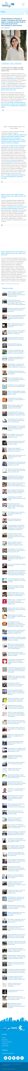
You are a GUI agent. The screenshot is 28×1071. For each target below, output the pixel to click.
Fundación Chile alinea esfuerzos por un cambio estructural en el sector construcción (16, 457)
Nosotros (4, 1037)
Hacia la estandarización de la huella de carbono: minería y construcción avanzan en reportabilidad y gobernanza (16, 484)
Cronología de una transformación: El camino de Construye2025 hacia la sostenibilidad (16, 359)
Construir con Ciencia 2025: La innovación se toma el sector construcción (15, 985)
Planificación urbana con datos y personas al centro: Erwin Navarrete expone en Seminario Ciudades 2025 (16, 707)
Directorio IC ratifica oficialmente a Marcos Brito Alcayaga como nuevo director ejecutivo (16, 876)
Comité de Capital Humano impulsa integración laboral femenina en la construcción (15, 743)
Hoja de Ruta (5, 1039)
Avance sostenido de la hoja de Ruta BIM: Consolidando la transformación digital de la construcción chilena (16, 491)
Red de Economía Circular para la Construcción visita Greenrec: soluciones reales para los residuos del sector (17, 783)
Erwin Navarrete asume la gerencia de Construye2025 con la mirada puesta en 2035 (16, 729)
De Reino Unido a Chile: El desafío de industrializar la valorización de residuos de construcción (17, 609)
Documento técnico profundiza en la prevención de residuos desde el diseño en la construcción (16, 854)
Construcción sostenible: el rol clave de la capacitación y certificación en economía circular (16, 892)
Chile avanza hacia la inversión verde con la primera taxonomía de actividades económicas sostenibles (17, 907)
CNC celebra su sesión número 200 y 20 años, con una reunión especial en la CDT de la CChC (16, 921)
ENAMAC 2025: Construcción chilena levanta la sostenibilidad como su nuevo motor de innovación (16, 678)
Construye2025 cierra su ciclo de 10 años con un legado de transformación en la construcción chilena (16, 420)
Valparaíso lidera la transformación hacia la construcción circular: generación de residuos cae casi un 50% (17, 464)
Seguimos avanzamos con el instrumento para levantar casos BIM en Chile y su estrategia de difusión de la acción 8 (17, 833)
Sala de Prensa (5, 1045)
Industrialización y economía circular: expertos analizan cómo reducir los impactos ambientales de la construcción (16, 366)
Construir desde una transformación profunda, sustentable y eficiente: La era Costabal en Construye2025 (16, 950)
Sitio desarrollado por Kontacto (9, 1069)
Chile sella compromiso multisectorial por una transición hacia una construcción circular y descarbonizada (16, 805)
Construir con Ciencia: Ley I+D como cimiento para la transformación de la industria (16, 964)
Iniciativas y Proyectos (7, 1041)
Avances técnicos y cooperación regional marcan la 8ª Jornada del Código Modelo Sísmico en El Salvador (17, 639)
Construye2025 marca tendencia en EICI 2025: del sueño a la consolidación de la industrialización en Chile (17, 750)
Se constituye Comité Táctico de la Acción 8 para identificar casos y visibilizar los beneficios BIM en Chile (16, 978)
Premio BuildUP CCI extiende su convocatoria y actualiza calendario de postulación (16, 400)
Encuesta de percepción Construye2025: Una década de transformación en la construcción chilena (16, 443)
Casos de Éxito (5, 1043)
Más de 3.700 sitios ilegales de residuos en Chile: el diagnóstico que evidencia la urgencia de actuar (17, 393)
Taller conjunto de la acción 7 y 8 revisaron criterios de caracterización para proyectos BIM (16, 812)
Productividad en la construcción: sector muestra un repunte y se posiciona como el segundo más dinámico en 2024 (16, 957)
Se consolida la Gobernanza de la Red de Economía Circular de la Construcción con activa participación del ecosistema (17, 971)
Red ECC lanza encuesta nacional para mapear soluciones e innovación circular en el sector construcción (16, 470)
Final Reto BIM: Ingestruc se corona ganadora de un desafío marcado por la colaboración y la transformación (16, 594)
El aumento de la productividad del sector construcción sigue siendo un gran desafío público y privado (17, 840)
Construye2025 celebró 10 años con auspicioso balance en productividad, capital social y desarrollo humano (16, 477)
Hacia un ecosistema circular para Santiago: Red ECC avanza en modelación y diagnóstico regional (15, 543)
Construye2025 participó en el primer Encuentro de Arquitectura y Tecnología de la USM (16, 580)
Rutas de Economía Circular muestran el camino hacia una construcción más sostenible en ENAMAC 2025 (17, 632)
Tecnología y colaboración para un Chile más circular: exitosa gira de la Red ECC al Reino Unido (17, 943)
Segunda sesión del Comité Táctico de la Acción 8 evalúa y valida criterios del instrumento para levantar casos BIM (17, 936)
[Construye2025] (8, 4)
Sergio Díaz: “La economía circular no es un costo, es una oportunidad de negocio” (16, 790)
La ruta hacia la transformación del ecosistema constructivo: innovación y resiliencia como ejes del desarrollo (16, 352)
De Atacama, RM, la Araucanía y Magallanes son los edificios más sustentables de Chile (15, 757)
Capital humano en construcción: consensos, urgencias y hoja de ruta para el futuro (16, 498)
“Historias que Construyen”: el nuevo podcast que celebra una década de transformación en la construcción (16, 700)
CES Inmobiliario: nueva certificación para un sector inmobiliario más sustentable (16, 514)
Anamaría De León (5, 63)
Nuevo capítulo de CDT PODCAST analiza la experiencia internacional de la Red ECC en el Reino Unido (17, 826)
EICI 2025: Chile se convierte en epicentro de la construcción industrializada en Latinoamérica (15, 819)
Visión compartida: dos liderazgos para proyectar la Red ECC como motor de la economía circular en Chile (17, 861)
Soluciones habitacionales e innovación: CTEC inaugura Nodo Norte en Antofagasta (16, 914)
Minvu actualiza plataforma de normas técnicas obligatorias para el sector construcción (16, 325)
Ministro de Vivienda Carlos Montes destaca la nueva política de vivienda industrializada (16, 587)
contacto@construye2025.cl (8, 1053)
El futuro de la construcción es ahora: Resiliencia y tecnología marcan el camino (16, 736)
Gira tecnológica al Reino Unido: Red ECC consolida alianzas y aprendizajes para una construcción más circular (16, 847)
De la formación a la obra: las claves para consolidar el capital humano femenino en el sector (16, 436)
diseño (11, 63)
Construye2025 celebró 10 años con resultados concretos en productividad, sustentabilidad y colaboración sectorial (16, 413)
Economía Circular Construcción (12, 283)
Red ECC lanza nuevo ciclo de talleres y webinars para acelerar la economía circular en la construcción (16, 332)
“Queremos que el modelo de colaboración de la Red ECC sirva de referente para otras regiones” (16, 450)
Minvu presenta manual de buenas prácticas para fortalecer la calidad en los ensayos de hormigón (17, 654)
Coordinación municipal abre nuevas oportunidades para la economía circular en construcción (16, 372)
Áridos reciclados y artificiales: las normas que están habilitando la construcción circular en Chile (15, 407)
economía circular (17, 63)
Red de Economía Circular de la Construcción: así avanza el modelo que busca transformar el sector (16, 998)
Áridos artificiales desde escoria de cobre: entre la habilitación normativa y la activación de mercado (16, 379)
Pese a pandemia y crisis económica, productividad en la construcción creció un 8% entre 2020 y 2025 (16, 550)
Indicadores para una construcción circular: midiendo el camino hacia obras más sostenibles (17, 616)
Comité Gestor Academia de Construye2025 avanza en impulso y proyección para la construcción (16, 684)
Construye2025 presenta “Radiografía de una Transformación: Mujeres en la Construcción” (17, 310)
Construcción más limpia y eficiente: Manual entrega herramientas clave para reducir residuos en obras (16, 776)
